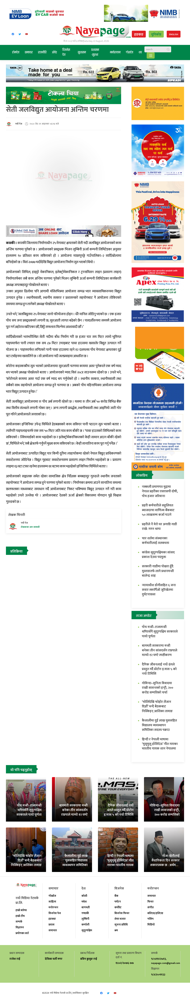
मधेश (84, 901)
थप (140, 52)
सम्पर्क (19, 921)
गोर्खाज (129, 52)
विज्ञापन (20, 927)
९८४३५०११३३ (158, 974)
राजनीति (42, 52)
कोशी (84, 895)
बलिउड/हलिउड (155, 913)
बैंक (116, 895)
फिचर (150, 901)
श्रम (116, 930)
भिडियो (151, 924)
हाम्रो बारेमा (21, 910)
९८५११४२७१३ (158, 958)
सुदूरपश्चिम (86, 930)
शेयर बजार (120, 918)
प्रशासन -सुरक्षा (95, 52)
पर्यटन (117, 901)
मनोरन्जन (115, 52)
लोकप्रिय (142, 476)
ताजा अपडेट (144, 616)
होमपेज (15, 52)
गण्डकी (85, 913)
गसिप (150, 918)
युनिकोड (156, 34)
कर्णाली (85, 924)
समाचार (29, 52)
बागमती (85, 907)
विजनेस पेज (66, 52)
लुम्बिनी (85, 918)
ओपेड (54, 52)
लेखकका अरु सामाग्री (30, 527)
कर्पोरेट (117, 907)
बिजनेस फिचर (121, 913)
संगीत (150, 907)
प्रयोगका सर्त (22, 933)
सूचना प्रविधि (121, 924)
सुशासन (82, 52)
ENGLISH (173, 34)
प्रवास (51, 924)
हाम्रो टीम (20, 916)
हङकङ (138, 35)
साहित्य (52, 901)
